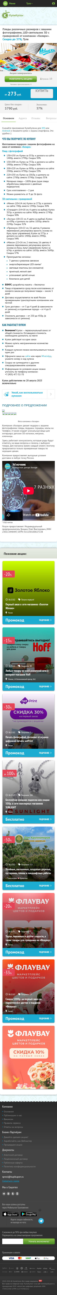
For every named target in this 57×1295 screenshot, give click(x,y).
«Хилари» (26, 146)
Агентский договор (13, 1154)
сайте (27, 356)
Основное (8, 118)
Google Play (28, 1214)
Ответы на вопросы (13, 1127)
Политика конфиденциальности (20, 1166)
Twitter (13, 1193)
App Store (10, 1214)
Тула (28, 3)
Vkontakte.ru (8, 1193)
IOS (44, 128)
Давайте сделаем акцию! (16, 1137)
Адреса (23, 118)
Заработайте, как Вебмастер (18, 1140)
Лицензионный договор (16, 1158)
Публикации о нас (13, 1115)
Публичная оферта (13, 1162)
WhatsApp (46, 356)
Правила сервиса (12, 1123)
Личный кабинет (53, 3)
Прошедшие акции (13, 1144)
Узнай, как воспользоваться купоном (27, 394)
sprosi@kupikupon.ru (13, 1176)
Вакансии (8, 1119)
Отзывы (35, 118)
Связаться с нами (10, 1181)
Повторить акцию (20, 79)
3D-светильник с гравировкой (17, 199)
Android (6, 130)
